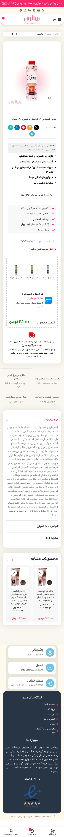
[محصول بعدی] (8, 34)
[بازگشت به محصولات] (12, 34)
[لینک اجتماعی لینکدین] (29, 10)
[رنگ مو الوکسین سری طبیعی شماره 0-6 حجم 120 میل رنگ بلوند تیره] (45, 577)
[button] (40, 573)
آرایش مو (43, 146)
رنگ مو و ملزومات (36, 150)
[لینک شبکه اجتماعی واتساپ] (25, 10)
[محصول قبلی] (16, 34)
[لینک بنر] (37, 3)
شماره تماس (35, 680)
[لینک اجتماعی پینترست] (34, 10)
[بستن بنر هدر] (4, 3)
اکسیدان (16, 146)
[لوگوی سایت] (32, 19)
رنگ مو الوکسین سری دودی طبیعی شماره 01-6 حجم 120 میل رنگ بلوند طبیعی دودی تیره (18, 597)
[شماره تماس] (50, 683)
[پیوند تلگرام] (20, 10)
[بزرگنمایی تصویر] (49, 98)
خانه (56, 34)
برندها (49, 34)
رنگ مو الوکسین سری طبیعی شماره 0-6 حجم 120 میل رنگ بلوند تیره (45, 596)
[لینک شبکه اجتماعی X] (43, 10)
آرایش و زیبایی (29, 146)
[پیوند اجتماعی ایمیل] (38, 10)
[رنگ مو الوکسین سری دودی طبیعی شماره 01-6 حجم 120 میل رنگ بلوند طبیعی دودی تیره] (18, 577)
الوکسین (40, 34)
